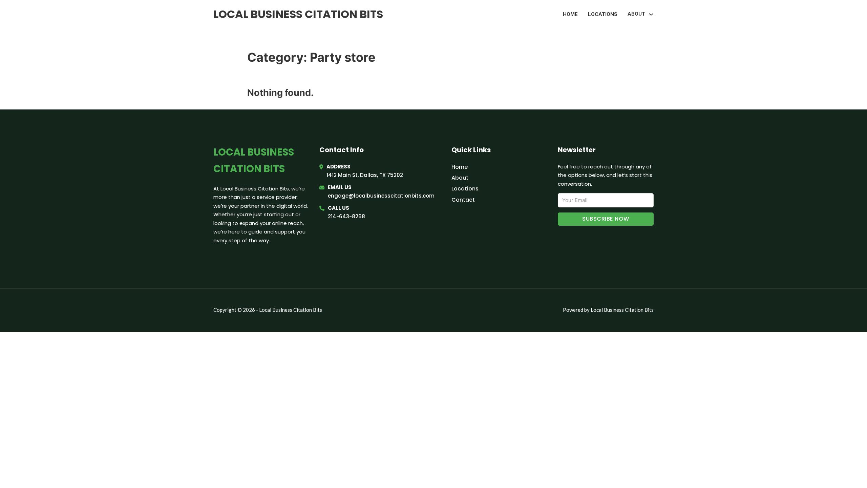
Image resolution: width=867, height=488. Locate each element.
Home (570, 14)
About (459, 178)
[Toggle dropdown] (651, 14)
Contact (463, 200)
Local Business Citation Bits (298, 14)
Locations (602, 14)
